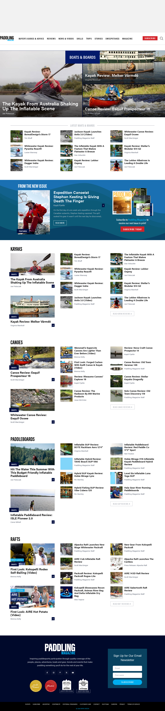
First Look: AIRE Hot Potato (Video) (29, 613)
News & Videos (66, 38)
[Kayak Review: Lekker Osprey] (66, 165)
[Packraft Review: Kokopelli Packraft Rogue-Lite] (66, 578)
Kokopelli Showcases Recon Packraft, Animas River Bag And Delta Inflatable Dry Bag (89, 591)
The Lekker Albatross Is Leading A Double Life (137, 162)
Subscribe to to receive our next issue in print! (132, 221)
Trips (89, 38)
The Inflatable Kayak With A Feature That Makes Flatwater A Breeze (89, 148)
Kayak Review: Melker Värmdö (31, 321)
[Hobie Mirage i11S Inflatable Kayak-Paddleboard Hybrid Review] (116, 464)
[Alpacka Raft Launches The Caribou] (116, 564)
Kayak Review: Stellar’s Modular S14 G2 (137, 147)
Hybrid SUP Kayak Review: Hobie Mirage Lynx (88, 475)
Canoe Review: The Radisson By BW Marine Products (87, 393)
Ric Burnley (79, 479)
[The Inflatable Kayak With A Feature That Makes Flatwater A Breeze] (66, 151)
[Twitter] (66, 672)
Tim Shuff (28, 138)
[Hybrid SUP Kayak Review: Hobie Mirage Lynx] (66, 478)
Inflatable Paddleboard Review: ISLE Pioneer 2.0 (31, 516)
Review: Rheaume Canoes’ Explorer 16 (88, 378)
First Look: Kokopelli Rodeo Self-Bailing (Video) (29, 571)
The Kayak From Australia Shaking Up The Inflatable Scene (32, 280)
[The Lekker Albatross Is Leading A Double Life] (116, 165)
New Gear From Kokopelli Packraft (138, 546)
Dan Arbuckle (79, 155)
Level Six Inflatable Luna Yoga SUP (137, 475)
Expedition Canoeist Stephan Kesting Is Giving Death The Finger (76, 196)
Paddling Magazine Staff (84, 138)
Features (23, 231)
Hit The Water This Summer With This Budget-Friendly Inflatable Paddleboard (32, 472)
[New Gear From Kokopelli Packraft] (116, 549)
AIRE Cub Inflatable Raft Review (87, 560)
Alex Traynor (79, 599)
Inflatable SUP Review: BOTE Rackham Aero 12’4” (88, 446)
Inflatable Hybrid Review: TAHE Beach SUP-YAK (87, 460)
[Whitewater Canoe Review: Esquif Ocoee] (116, 136)
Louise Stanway (30, 152)
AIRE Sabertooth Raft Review (135, 589)
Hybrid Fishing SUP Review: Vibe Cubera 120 (89, 489)
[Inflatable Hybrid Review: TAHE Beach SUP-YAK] (66, 464)
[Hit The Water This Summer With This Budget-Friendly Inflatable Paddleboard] (33, 454)
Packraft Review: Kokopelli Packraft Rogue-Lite (88, 575)
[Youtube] (73, 672)
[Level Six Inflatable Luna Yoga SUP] (116, 478)
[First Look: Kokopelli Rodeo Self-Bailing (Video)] (33, 554)
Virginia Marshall (131, 152)
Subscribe (150, 38)
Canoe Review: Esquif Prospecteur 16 (25, 374)
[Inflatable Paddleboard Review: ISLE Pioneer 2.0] (33, 500)
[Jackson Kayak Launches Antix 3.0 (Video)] (66, 136)
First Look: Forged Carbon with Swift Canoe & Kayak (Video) (88, 365)
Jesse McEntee (80, 400)
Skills (80, 38)
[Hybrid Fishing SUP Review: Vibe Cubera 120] (66, 492)
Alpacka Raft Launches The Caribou (139, 560)
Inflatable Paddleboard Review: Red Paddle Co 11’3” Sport (136, 447)
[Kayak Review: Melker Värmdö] (124, 67)
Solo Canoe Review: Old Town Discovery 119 (137, 392)
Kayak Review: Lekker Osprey (86, 162)
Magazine (127, 38)
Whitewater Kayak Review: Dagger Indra (38, 162)
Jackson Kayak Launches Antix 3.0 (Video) (87, 133)
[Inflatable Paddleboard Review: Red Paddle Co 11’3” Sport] (116, 449)
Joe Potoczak (79, 166)
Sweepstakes (112, 38)
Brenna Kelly (79, 357)
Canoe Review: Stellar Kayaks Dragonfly (136, 378)
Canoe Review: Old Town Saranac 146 (137, 364)
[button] (161, 39)
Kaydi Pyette (59, 205)
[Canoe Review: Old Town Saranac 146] (116, 367)
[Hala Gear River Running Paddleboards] (116, 492)
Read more (60, 222)
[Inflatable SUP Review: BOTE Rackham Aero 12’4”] (66, 449)
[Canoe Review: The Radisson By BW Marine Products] (66, 396)
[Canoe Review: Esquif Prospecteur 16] (124, 100)
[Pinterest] (60, 672)
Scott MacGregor (31, 166)
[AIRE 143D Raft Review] (116, 578)
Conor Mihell (16, 522)
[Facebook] (47, 672)
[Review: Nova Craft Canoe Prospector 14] (116, 353)
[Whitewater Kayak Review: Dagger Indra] (17, 165)
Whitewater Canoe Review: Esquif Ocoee (139, 133)
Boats (14, 274)
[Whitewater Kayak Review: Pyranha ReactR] (17, 151)
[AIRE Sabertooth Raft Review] (116, 592)
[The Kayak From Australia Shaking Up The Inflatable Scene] (41, 84)
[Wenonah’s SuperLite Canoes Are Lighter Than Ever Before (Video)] (66, 353)
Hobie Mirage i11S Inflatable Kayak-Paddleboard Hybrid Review (139, 461)
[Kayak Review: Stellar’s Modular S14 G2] (116, 151)
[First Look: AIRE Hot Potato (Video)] (33, 596)
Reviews (51, 38)
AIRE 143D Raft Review (136, 573)
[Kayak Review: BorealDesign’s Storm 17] (17, 136)
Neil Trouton (129, 453)
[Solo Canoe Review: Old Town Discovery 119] (116, 396)
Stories (99, 38)
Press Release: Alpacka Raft (135, 565)
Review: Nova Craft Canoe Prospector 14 (138, 349)
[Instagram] (53, 672)
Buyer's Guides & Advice (31, 38)
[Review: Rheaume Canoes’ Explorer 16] (66, 381)
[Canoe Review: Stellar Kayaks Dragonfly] (116, 381)
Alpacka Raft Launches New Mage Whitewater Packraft (89, 546)
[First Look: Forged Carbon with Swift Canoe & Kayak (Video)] (66, 367)
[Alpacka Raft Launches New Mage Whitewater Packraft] (66, 549)
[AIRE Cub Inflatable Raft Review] (66, 564)
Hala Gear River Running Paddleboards (137, 489)
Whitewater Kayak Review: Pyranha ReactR (38, 147)
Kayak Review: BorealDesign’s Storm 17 (37, 133)
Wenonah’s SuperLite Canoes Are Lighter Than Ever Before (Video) (87, 350)
